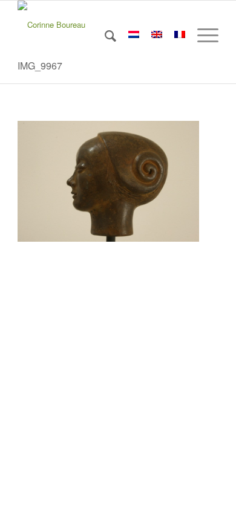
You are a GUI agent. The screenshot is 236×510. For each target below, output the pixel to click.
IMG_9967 (40, 66)
